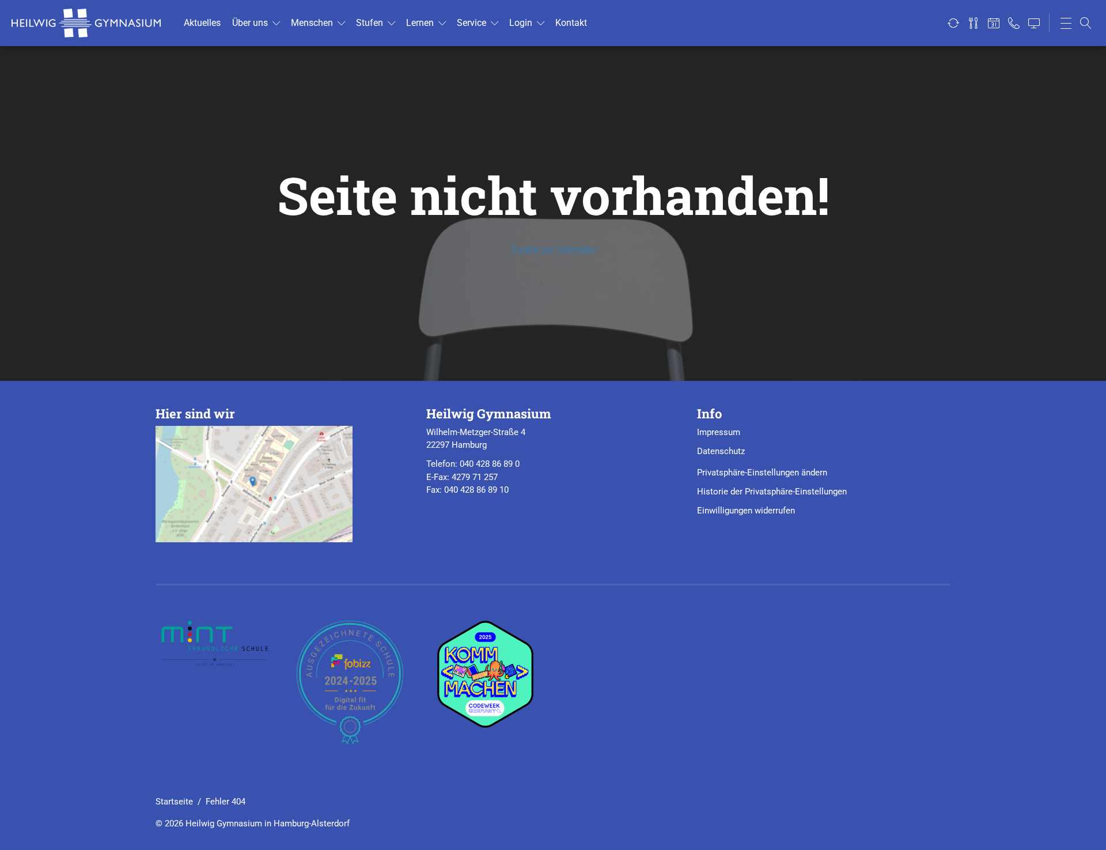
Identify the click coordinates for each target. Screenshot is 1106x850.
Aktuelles (202, 22)
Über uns (250, 22)
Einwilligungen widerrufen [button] (746, 510)
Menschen (312, 22)
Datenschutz (721, 451)
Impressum (718, 432)
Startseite (174, 801)
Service (471, 22)
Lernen (420, 22)
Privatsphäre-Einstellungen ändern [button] (762, 472)
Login (520, 22)
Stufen (369, 22)
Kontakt (571, 22)
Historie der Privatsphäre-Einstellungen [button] (772, 491)
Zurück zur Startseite (553, 249)
